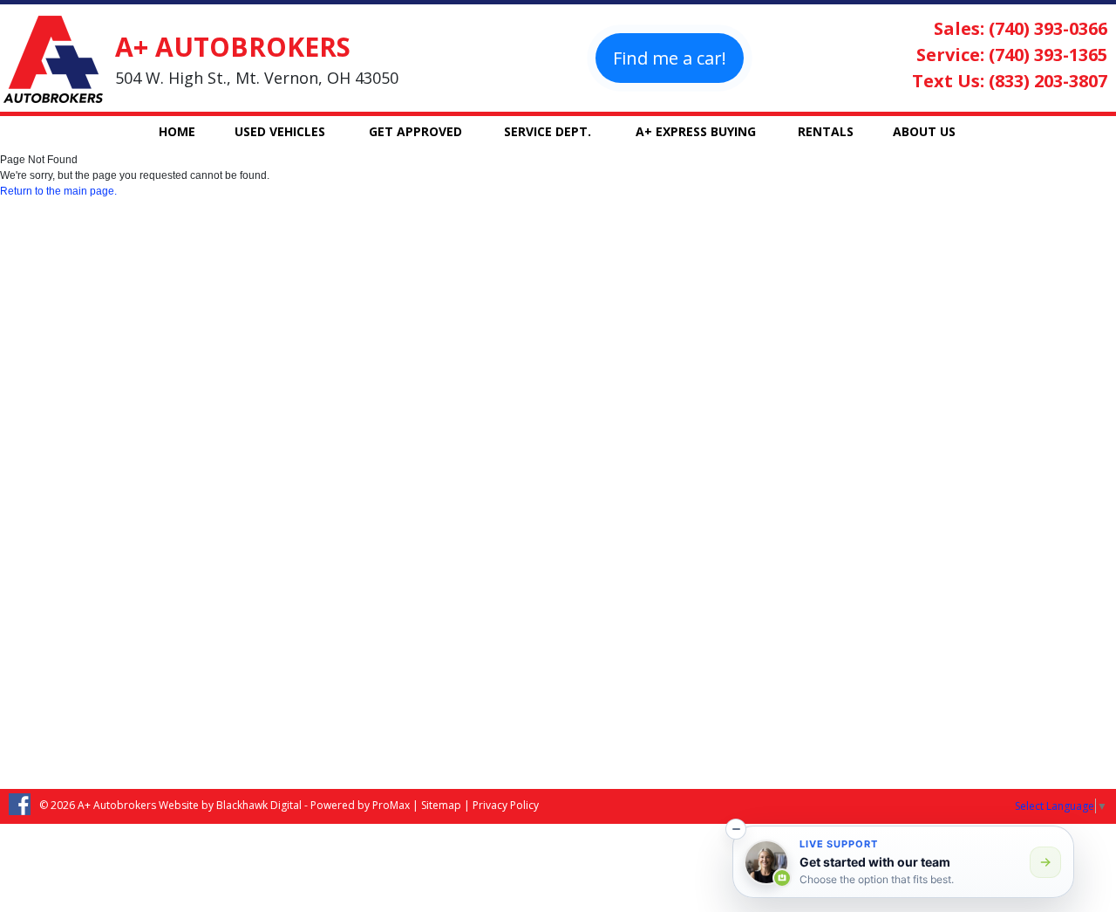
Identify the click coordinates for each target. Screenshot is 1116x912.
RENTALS (826, 131)
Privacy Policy (506, 805)
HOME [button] (177, 131)
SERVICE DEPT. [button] (547, 131)
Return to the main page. (58, 191)
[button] (735, 829)
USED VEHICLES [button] (280, 131)
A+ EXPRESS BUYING (696, 131)
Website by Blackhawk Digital (230, 805)
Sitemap (441, 805)
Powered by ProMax (360, 805)
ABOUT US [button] (924, 131)
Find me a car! (669, 58)
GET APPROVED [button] (415, 131)
